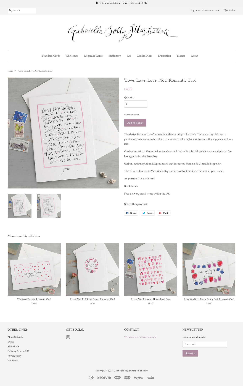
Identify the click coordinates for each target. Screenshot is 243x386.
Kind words (13, 346)
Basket (232, 10)
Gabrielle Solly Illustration (126, 370)
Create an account (211, 10)
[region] (121, 3)
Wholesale (13, 360)
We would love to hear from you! (140, 337)
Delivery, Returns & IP (18, 351)
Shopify (143, 370)
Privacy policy (14, 355)
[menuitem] (52, 55)
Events (11, 341)
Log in (194, 10)
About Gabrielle (15, 337)
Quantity (129, 97)
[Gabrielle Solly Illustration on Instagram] (68, 338)
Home (10, 71)
